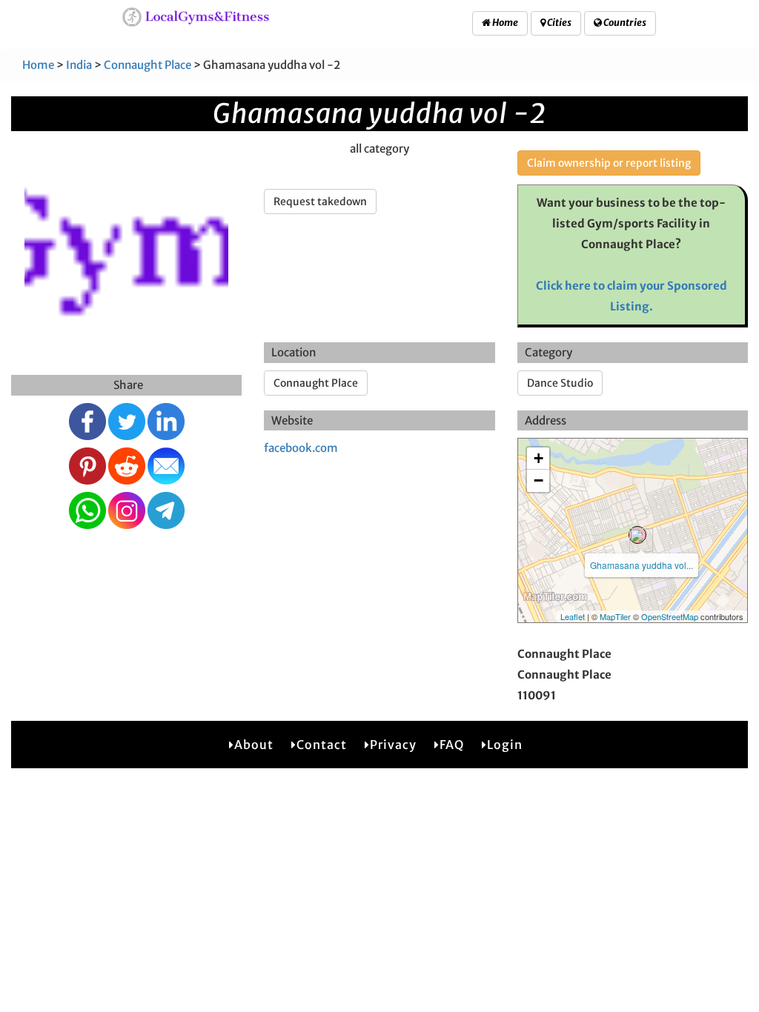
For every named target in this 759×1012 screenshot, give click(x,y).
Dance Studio (560, 383)
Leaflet (572, 616)
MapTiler (615, 616)
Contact (321, 744)
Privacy (393, 744)
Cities (558, 22)
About (254, 744)
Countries (624, 22)
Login (505, 744)
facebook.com (301, 448)
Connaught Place (147, 65)
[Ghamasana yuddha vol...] (637, 535)
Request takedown (320, 201)
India (79, 65)
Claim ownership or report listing (609, 163)
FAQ (452, 744)
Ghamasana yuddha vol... (641, 565)
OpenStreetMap (669, 616)
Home (504, 22)
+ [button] (538, 458)
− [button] (538, 480)
